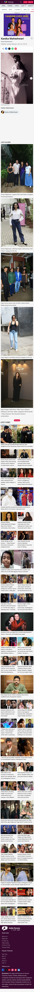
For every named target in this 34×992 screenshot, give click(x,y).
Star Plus (4, 954)
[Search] (21, 2)
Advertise (5, 938)
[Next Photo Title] (28, 78)
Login (25, 2)
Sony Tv (4, 961)
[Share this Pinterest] (16, 49)
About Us (5, 936)
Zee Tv (4, 956)
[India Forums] (8, 2)
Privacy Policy (6, 947)
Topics (17, 5)
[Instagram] (12, 970)
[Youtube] (9, 970)
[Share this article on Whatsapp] (12, 49)
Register (30, 2)
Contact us (5, 941)
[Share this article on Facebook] (6, 49)
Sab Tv (4, 963)
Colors (4, 958)
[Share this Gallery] (3, 49)
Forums (10, 5)
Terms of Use (6, 945)
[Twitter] (6, 970)
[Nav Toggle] (2, 2)
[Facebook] (3, 970)
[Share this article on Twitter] (9, 49)
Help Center (5, 943)
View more (17, 420)
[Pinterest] (16, 970)
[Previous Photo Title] (6, 78)
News (3, 5)
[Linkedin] (19, 970)
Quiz (22, 5)
